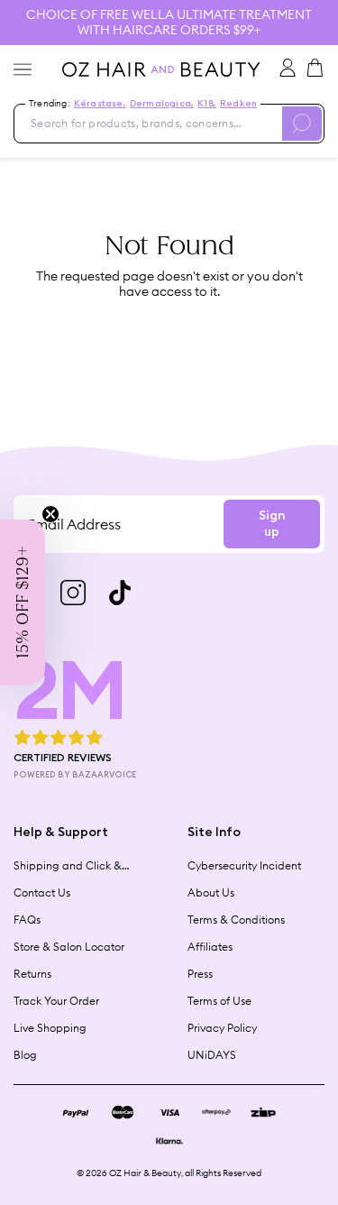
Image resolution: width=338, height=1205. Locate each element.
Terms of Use (219, 1000)
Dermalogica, (162, 103)
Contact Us (42, 892)
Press (200, 973)
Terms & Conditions (236, 919)
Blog (25, 1055)
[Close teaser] (50, 514)
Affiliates (210, 946)
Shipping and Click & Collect (68, 866)
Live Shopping (50, 1028)
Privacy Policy (222, 1028)
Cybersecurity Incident (244, 865)
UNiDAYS (211, 1055)
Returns (32, 973)
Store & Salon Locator (69, 946)
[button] (22, 602)
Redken (238, 103)
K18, (206, 103)
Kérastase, (100, 103)
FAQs (27, 919)
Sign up (272, 524)
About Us (210, 892)
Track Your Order (56, 1000)
